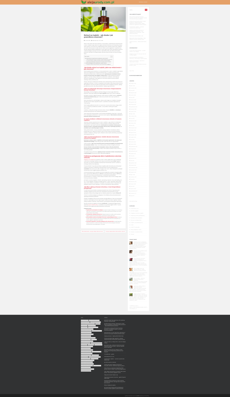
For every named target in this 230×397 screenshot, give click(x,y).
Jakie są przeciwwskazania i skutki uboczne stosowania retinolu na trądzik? (99, 61)
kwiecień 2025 (133, 120)
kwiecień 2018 (133, 181)
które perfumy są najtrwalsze (86, 332)
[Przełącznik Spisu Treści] (111, 57)
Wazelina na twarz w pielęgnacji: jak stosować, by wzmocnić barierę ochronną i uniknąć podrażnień (140, 243)
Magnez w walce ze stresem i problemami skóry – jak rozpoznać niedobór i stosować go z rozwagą (140, 294)
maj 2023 (132, 139)
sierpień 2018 (133, 172)
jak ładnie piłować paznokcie (86, 330)
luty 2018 (132, 186)
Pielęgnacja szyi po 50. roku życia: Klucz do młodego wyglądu (137, 54)
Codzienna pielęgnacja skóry (94, 156)
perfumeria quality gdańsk (96, 351)
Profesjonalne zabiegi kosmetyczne (94, 214)
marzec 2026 (133, 95)
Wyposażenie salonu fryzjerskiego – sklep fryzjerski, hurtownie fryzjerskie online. (137, 39)
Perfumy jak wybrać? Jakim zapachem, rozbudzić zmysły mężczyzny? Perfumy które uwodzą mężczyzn (114, 339)
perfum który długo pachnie (86, 355)
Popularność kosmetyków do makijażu (94, 209)
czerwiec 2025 (133, 116)
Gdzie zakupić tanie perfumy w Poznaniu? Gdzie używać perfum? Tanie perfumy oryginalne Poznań (115, 372)
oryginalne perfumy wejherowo (96, 343)
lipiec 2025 (133, 113)
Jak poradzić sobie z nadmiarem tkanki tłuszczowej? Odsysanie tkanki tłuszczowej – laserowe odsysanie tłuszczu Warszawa (114, 346)
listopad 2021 (133, 148)
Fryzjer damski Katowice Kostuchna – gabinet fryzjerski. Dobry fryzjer (115, 378)
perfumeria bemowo (98, 344)
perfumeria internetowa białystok (87, 349)
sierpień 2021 (133, 153)
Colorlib (137, 395)
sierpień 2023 (133, 137)
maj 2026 (132, 90)
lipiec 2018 (133, 174)
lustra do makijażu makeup (85, 339)
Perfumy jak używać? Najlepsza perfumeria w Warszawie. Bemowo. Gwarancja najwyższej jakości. (114, 365)
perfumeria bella (84, 344)
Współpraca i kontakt (143, 2)
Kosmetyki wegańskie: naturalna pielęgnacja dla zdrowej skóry (100, 221)
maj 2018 (132, 179)
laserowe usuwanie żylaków (86, 336)
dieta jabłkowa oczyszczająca (94, 320)
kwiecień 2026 (133, 92)
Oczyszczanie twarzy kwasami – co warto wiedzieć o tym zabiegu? (137, 51)
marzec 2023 (133, 141)
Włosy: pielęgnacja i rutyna (136, 229)
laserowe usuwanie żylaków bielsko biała (88, 337)
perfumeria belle (91, 344)
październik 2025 (134, 106)
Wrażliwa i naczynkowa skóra (136, 231)
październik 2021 (134, 151)
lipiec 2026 (133, 85)
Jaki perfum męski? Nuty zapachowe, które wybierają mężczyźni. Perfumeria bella (114, 321)
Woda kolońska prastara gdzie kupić (87, 369)
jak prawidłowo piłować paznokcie (87, 329)
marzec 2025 (133, 123)
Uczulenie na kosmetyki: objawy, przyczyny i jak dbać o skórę (137, 65)
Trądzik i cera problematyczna (137, 222)
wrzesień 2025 (133, 109)
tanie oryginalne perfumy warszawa (87, 363)
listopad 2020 (133, 165)
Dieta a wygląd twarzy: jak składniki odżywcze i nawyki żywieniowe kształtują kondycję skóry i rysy (137, 270)
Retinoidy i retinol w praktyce (136, 217)
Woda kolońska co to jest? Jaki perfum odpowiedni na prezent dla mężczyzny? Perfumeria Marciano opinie (114, 333)
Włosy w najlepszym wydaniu (110, 385)
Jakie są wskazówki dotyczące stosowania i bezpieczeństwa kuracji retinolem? (99, 59)
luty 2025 (132, 125)
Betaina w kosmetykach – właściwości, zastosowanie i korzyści (137, 61)
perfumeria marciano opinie (86, 351)
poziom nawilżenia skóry (93, 204)
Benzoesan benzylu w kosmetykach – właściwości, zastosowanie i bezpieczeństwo (138, 58)
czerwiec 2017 (133, 193)
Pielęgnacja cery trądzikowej (89, 159)
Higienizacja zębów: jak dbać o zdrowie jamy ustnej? (140, 286)
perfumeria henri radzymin (85, 348)
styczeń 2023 (133, 144)
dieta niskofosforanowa (85, 322)
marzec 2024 (133, 130)
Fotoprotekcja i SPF (135, 208)
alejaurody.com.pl (95, 40)
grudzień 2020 (133, 162)
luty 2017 (132, 195)
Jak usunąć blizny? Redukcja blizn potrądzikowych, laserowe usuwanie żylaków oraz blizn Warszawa (113, 388)
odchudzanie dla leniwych (85, 343)
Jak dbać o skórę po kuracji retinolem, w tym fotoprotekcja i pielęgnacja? (99, 64)
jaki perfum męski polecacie (93, 327)
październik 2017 (134, 191)
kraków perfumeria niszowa (96, 330)
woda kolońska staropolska (86, 370)
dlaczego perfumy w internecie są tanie (88, 323)
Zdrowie (132, 234)
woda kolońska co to (97, 365)
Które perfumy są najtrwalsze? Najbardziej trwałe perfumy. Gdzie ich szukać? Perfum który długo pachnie (115, 368)
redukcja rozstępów (94, 358)
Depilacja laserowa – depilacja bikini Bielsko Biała (137, 42)
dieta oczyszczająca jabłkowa (95, 322)
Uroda (102, 40)
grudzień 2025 (133, 102)
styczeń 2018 (133, 188)
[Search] (146, 10)
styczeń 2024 (133, 132)
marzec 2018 (133, 184)
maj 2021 (132, 155)
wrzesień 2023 (133, 134)
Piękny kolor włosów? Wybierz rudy (136, 35)
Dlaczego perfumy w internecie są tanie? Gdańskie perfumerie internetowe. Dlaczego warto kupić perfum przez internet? (114, 381)
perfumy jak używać (95, 355)
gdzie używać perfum (91, 325)
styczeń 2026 (133, 99)
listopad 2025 (133, 104)
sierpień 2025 (133, 111)
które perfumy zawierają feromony (87, 334)
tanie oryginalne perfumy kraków (86, 362)
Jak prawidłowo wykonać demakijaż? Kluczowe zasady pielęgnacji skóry (101, 217)
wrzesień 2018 (133, 169)
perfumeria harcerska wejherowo (87, 346)
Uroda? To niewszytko (135, 227)
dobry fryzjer (98, 323)
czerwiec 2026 (133, 88)
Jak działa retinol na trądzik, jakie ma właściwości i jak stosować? (96, 58)
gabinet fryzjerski (84, 325)
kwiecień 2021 (133, 158)
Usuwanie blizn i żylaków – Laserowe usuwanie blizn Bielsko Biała (136, 27)
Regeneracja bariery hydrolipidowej (138, 215)
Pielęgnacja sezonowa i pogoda (137, 213)
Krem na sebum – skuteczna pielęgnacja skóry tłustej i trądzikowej (139, 279)
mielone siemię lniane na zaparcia (87, 341)
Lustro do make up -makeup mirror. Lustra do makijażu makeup (115, 342)
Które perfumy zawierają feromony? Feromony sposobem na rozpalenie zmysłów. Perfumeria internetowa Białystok (138, 17)
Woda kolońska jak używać (85, 367)
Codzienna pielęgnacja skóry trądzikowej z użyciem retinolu (96, 63)
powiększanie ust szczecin (85, 358)
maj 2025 (132, 118)
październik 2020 (134, 167)
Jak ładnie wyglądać (134, 210)
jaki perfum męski (84, 327)
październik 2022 (134, 146)
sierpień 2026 (133, 83)
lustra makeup (94, 339)
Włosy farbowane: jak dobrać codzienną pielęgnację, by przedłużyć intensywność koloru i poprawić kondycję (137, 260)
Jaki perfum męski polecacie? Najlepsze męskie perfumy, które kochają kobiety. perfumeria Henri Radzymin (113, 350)
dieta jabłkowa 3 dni (84, 320)
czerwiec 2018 (133, 177)
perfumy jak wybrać (84, 356)
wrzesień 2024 (133, 127)
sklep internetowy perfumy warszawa (87, 360)
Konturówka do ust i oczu (109, 356)
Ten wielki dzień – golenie (109, 354)
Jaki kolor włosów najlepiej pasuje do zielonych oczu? (140, 251)
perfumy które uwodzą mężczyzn (94, 356)
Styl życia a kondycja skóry (136, 220)
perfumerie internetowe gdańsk (86, 353)
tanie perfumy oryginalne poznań (87, 365)
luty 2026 (132, 97)
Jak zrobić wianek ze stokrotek (110, 362)
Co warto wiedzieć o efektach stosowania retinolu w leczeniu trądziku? (98, 60)
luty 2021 (132, 160)
